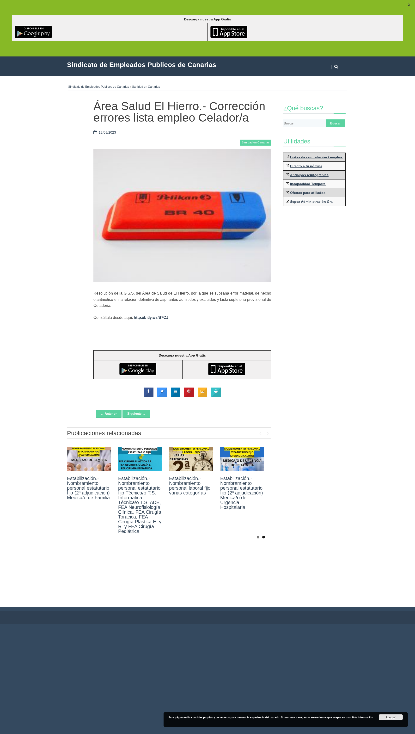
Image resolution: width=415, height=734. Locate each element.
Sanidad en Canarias (146, 86)
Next (267, 432)
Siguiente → (136, 413)
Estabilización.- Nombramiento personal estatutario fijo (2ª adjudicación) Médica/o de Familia (88, 488)
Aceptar (391, 717)
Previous (260, 432)
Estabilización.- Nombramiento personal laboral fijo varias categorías (189, 485)
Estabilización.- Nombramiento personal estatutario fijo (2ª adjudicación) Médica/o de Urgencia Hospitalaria (241, 493)
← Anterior (109, 413)
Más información (362, 717)
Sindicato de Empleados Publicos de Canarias (98, 86)
